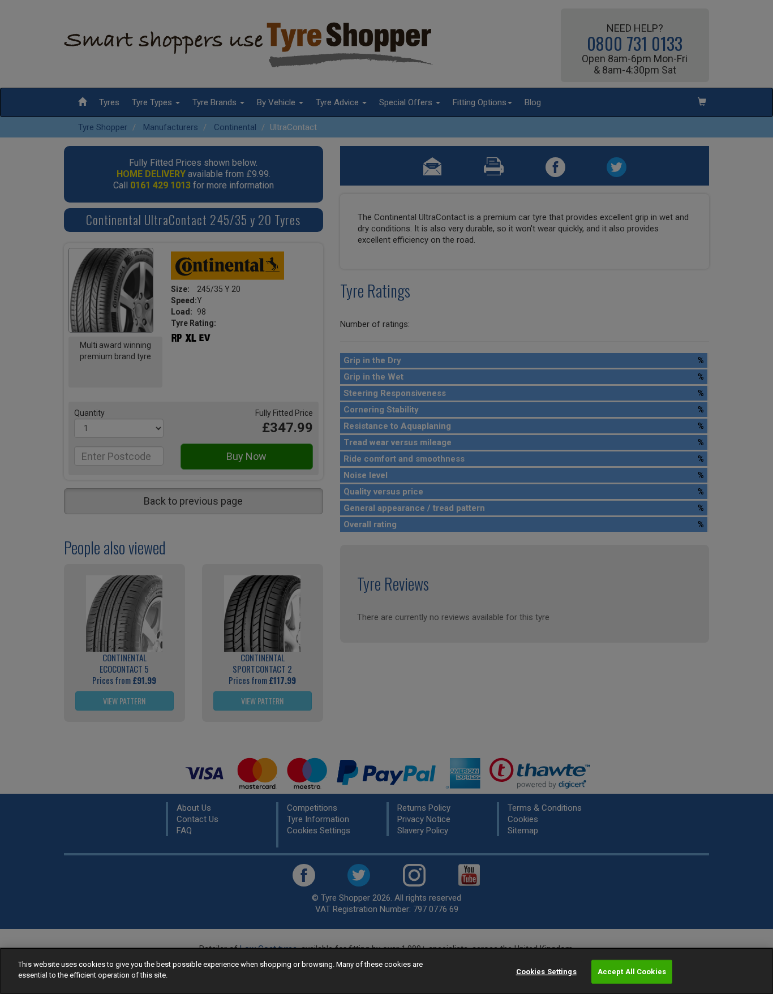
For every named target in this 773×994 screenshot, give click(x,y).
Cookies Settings (546, 971)
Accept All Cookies (632, 971)
